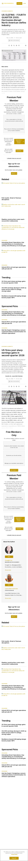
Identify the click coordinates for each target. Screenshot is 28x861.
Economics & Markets (7, 11)
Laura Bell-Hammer (17, 376)
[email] (19, 45)
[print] (25, 45)
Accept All (14, 858)
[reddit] (16, 45)
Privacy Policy (14, 854)
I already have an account (14, 158)
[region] (14, 855)
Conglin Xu (8, 376)
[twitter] (14, 45)
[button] (3, 3)
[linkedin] (11, 45)
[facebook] (9, 45)
